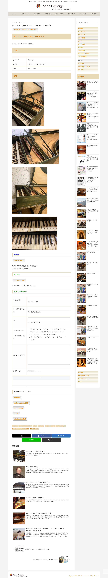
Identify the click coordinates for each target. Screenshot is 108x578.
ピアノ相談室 (84, 38)
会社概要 (85, 372)
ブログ (35, 426)
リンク (83, 381)
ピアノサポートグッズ (88, 66)
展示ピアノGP (16, 428)
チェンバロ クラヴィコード (26, 426)
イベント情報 (84, 50)
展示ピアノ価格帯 (25, 428)
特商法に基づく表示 (88, 375)
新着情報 (83, 28)
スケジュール (86, 31)
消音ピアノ (84, 70)
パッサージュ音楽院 (86, 53)
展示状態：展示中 (34, 428)
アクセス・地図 (85, 56)
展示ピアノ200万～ (61, 426)
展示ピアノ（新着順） (50, 426)
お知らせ (83, 47)
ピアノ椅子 (85, 63)
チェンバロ (16, 426)
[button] (51, 440)
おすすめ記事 (84, 44)
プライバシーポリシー (87, 378)
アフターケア (86, 34)
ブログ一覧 (41, 426)
